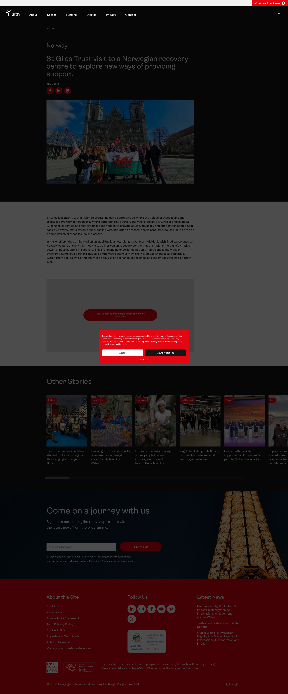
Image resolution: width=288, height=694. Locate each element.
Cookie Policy (142, 360)
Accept (122, 352)
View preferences (165, 352)
